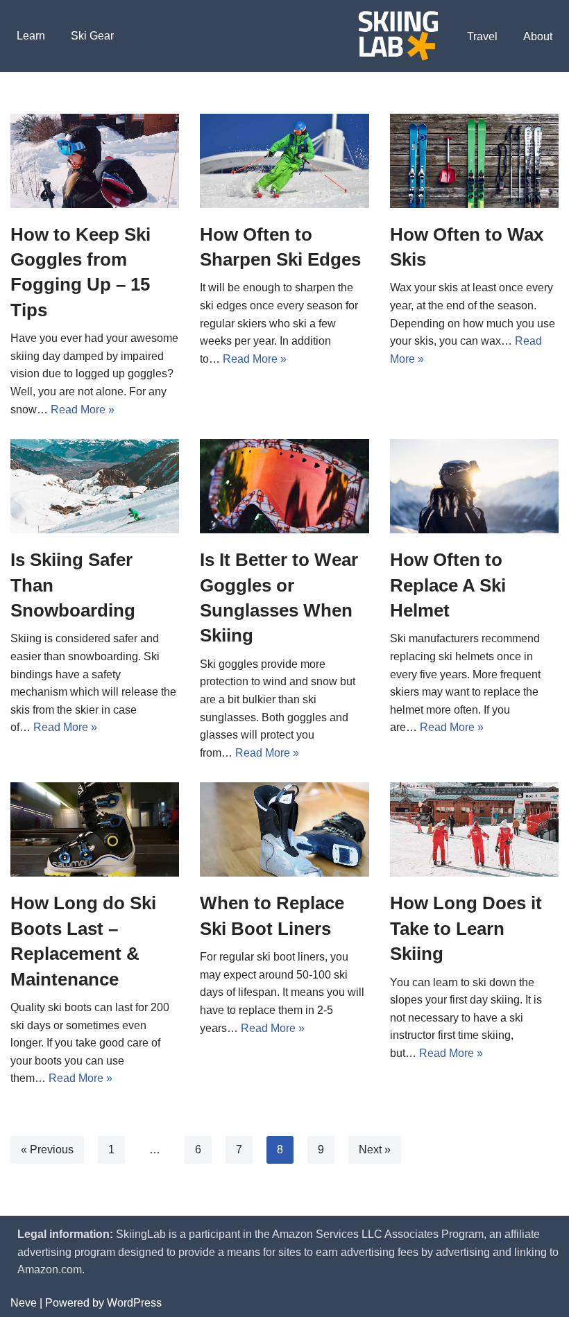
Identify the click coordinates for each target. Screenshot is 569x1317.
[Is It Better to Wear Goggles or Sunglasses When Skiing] (284, 486)
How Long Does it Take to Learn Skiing (466, 928)
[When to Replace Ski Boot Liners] (284, 829)
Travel (482, 36)
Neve (23, 1303)
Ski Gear (92, 36)
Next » (375, 1149)
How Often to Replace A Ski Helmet (448, 585)
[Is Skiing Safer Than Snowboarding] (94, 486)
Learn (31, 36)
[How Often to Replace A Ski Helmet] (474, 486)
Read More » (82, 409)
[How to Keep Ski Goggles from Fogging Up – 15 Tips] (94, 161)
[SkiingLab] (398, 36)
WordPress (134, 1303)
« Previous (47, 1149)
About (537, 36)
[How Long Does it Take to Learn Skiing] (474, 829)
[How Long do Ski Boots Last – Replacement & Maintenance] (94, 829)
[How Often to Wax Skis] (474, 161)
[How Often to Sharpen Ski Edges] (284, 161)
